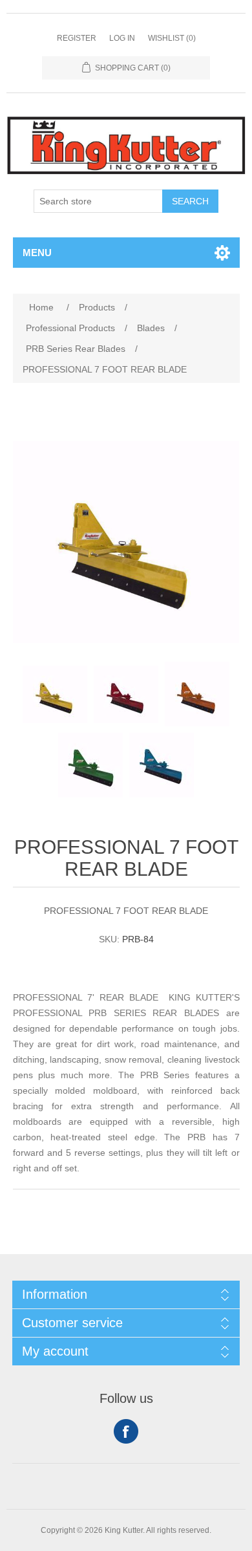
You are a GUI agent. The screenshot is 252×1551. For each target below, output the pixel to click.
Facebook (126, 1431)
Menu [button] (37, 252)
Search (190, 201)
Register (76, 38)
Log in (122, 38)
